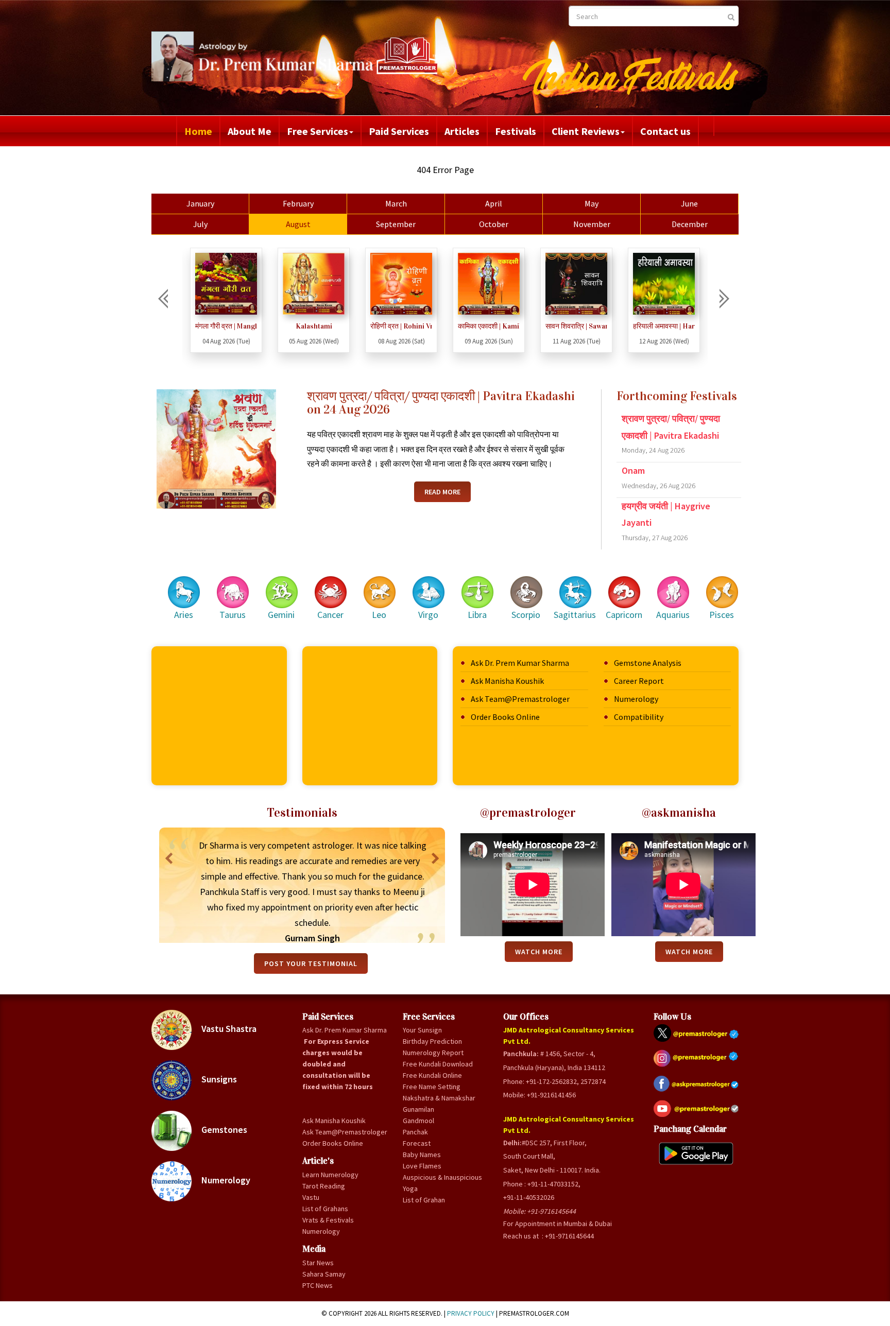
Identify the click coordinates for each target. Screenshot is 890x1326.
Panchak (415, 1131)
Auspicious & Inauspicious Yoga (442, 1183)
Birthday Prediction (432, 1041)
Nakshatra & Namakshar (439, 1098)
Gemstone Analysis (647, 663)
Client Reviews (586, 131)
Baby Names (422, 1154)
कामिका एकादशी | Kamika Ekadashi (401, 326)
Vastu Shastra (227, 1029)
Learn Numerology (330, 1174)
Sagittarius (575, 615)
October (493, 224)
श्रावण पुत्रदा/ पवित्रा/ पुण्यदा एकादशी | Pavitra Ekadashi (671, 433)
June (689, 203)
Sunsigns (218, 1079)
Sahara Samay (324, 1274)
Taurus (232, 615)
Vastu (310, 1197)
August (298, 224)
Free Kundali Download (438, 1064)
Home (198, 131)
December (690, 224)
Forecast (417, 1143)
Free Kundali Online (432, 1075)
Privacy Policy (470, 1313)
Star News (318, 1262)
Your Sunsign (422, 1030)
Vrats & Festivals (328, 1220)
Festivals (515, 131)
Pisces (721, 615)
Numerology (636, 699)
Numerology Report (433, 1052)
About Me (249, 131)
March (396, 203)
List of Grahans (325, 1208)
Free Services (317, 131)
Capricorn (624, 615)
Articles (462, 131)
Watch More (538, 951)
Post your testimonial (310, 963)
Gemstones (223, 1129)
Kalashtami (226, 326)
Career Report (639, 681)
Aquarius (673, 615)
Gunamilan (418, 1109)
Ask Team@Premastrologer (520, 699)
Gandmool (418, 1120)
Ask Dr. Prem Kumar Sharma (520, 663)
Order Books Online (505, 717)
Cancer (330, 615)
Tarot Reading (323, 1186)
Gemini (281, 615)
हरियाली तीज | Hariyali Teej (664, 326)
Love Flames (422, 1165)
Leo (379, 615)
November (591, 224)
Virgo (428, 615)
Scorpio (525, 615)
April (493, 203)
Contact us (665, 131)
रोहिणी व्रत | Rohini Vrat (314, 326)
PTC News (317, 1285)
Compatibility (638, 717)
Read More (442, 491)
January (200, 203)
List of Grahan (424, 1199)
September (396, 224)
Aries (183, 615)
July (200, 224)
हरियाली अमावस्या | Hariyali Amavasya (576, 326)
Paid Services (399, 131)
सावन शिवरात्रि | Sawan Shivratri (489, 326)
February (298, 203)
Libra (477, 615)
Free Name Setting (431, 1086)
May (591, 203)
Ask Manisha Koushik (507, 681)
